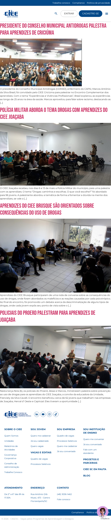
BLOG (86, 475)
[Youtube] (43, 414)
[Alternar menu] (106, 13)
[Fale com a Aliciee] (102, 512)
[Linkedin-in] (36, 414)
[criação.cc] (105, 519)
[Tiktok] (55, 414)
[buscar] (56, 13)
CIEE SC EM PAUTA (94, 469)
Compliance (78, 512)
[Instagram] (49, 414)
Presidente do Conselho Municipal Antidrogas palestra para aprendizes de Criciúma (53, 29)
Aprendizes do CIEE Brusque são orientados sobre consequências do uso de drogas (47, 209)
